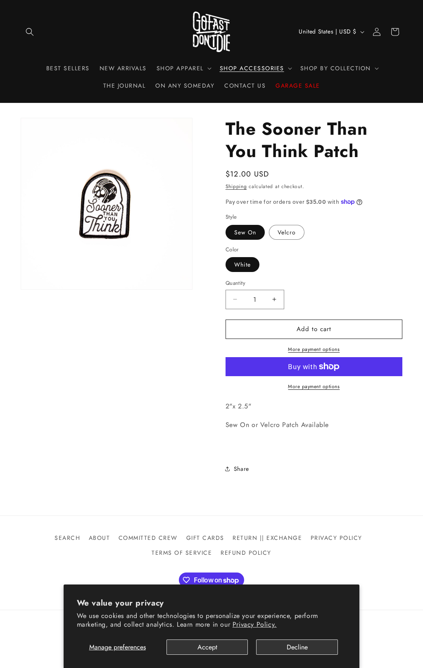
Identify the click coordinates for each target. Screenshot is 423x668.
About (99, 538)
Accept (207, 647)
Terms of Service (182, 553)
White (242, 264)
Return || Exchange (267, 538)
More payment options (314, 349)
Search (67, 538)
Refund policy (246, 553)
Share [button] (241, 469)
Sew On (245, 232)
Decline (297, 647)
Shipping (236, 186)
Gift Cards (205, 538)
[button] (30, 32)
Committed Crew (148, 538)
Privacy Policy (336, 538)
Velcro (287, 232)
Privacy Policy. (255, 624)
